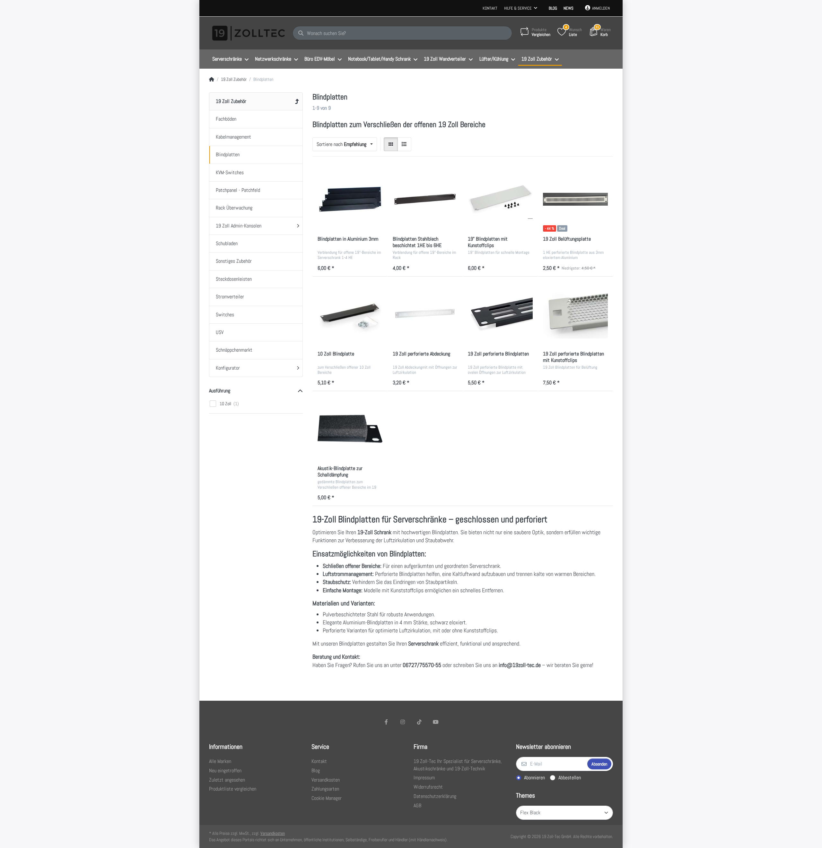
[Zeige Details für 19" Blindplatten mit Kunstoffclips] (500, 199)
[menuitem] (230, 59)
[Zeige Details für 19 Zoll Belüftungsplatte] (575, 199)
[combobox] (344, 144)
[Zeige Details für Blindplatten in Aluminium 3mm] (350, 199)
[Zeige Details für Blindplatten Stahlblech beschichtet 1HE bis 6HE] (425, 199)
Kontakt (490, 8)
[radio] (391, 144)
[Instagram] (403, 722)
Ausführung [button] (219, 390)
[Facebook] (386, 722)
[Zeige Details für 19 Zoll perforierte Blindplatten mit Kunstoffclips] (575, 314)
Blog (553, 8)
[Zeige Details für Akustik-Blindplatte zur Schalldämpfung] (350, 428)
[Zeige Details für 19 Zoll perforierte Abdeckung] (425, 314)
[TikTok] (419, 722)
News (568, 8)
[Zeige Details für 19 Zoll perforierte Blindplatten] (500, 314)
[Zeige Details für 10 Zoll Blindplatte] (350, 314)
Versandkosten (272, 833)
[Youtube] (436, 722)
